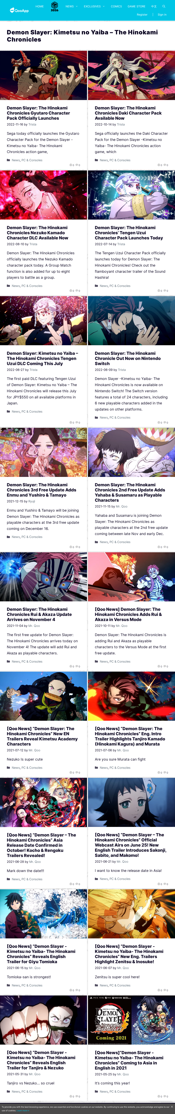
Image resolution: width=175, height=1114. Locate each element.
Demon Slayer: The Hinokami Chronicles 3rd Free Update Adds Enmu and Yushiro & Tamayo (41, 490)
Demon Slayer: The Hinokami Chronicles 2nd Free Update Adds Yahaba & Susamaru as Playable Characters (130, 492)
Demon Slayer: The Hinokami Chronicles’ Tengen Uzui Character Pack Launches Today (129, 232)
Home (40, 6)
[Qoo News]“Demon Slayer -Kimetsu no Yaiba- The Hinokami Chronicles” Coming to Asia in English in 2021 (129, 1060)
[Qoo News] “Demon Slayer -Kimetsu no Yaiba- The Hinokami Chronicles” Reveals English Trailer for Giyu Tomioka (41, 954)
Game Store (136, 6)
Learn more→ (23, 1110)
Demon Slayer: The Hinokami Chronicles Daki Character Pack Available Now (128, 113)
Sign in (162, 14)
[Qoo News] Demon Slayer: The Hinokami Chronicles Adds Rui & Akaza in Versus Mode (128, 614)
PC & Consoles (32, 160)
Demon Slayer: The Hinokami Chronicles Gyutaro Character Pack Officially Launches (38, 113)
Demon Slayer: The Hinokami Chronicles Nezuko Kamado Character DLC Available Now (37, 232)
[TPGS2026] (55, 6)
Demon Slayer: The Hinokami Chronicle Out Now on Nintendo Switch (128, 358)
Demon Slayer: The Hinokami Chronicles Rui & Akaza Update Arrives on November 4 (39, 614)
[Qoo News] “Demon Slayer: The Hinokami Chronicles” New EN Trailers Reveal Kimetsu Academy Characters (42, 736)
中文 (154, 6)
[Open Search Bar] (164, 6)
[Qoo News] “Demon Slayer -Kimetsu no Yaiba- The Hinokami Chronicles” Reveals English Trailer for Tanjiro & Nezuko (41, 1060)
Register (142, 14)
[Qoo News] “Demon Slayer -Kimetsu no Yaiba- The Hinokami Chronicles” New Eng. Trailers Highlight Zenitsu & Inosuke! (129, 954)
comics (116, 6)
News (70, 6)
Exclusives (92, 6)
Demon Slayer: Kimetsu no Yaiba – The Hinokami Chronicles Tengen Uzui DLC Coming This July (42, 358)
